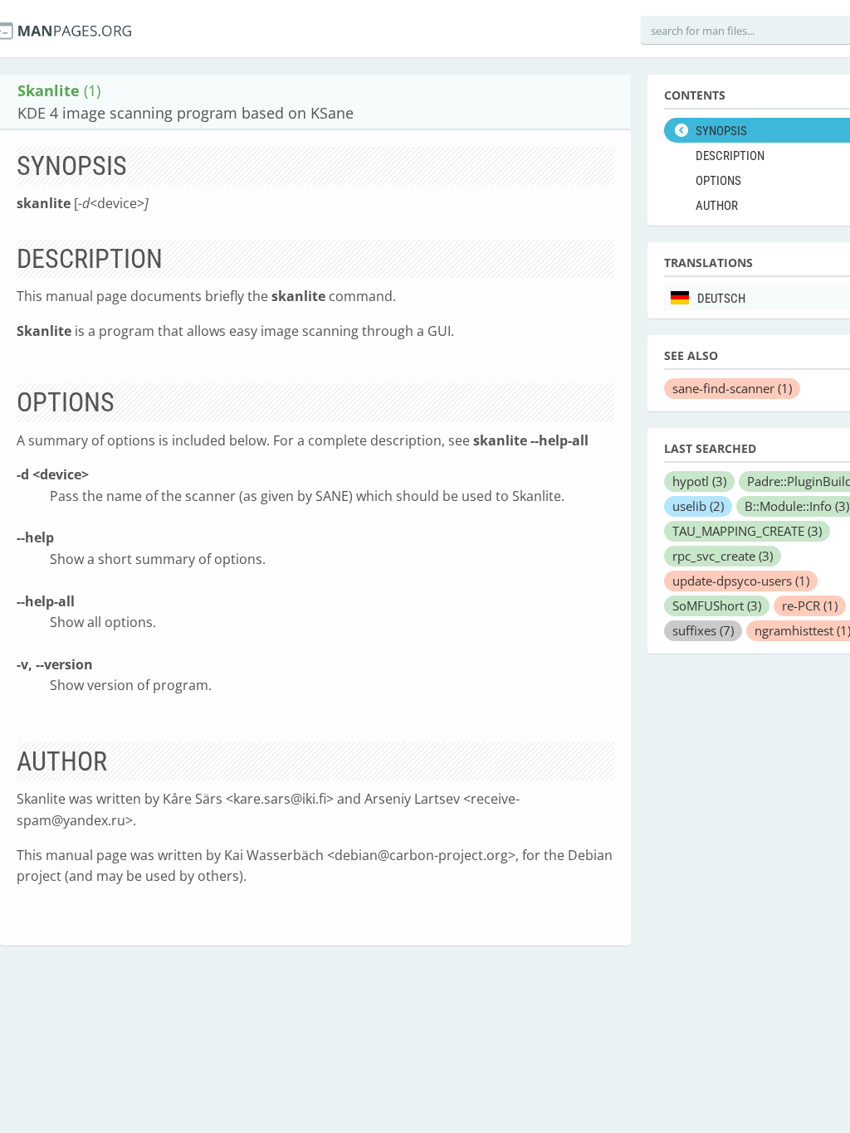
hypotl (699, 481)
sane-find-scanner (732, 388)
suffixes (703, 630)
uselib (698, 506)
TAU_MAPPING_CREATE (747, 531)
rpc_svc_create (722, 555)
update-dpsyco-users (740, 580)
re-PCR (810, 605)
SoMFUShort (716, 605)
